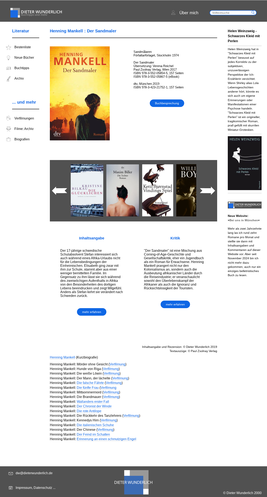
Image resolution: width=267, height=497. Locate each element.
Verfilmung (117, 364)
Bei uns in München (243, 220)
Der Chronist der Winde (94, 406)
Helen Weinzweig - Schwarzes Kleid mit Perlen (244, 36)
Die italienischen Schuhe (95, 425)
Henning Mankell (62, 357)
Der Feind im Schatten (93, 434)
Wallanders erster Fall (93, 401)
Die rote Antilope (89, 411)
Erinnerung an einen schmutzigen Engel (106, 439)
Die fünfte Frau (88, 387)
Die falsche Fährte (90, 383)
